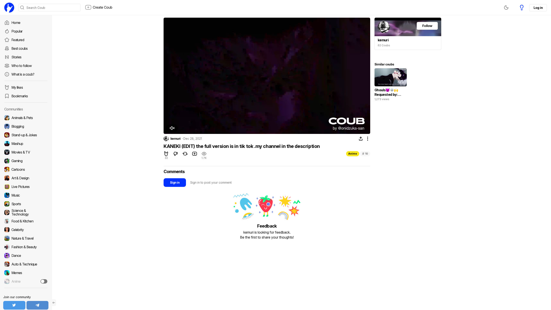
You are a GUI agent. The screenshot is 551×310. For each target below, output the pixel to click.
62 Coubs (384, 45)
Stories (16, 57)
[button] (172, 128)
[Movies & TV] (26, 152)
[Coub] (9, 7)
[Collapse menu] (54, 303)
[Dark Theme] (506, 7)
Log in (538, 8)
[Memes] (26, 272)
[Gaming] (26, 161)
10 (365, 153)
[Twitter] (14, 305)
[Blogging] (26, 126)
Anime (352, 153)
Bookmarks (19, 96)
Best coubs (19, 48)
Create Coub (102, 7)
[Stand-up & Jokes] (26, 135)
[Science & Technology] (26, 212)
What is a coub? (22, 74)
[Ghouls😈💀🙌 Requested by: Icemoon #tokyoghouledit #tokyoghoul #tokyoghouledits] (391, 85)
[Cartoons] (26, 169)
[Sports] (26, 204)
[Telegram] (37, 305)
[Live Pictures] (26, 186)
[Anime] (26, 281)
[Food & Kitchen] (26, 221)
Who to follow (21, 66)
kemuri (175, 138)
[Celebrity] (26, 229)
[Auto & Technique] (26, 264)
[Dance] (26, 255)
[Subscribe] (43, 281)
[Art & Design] (26, 178)
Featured (17, 40)
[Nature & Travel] (26, 238)
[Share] (360, 138)
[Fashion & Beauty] (26, 247)
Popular (17, 31)
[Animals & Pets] (26, 117)
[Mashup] (26, 143)
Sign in (175, 182)
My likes (17, 87)
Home (15, 22)
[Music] (26, 195)
